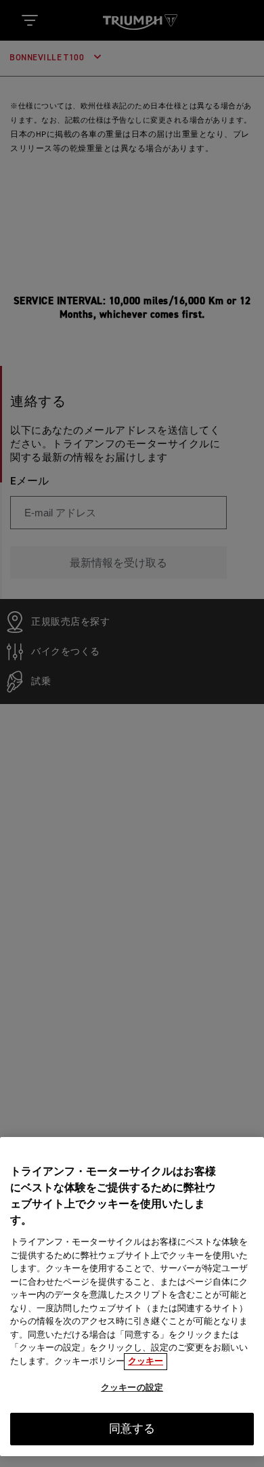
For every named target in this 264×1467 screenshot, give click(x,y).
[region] (132, 1296)
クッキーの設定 (132, 1388)
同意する (132, 1429)
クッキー (145, 1361)
